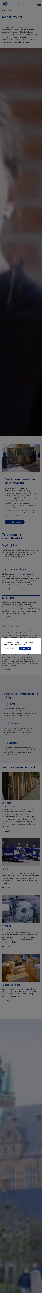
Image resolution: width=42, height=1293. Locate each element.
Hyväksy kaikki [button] (24, 648)
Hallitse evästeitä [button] (10, 648)
